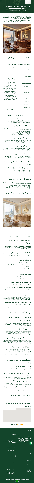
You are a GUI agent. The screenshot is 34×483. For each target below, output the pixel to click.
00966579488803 (10, 450)
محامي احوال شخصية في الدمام (26, 83)
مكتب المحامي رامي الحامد (20, 17)
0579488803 (8, 447)
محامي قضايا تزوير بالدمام (27, 104)
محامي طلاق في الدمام (27, 69)
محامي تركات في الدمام (27, 92)
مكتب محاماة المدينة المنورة (12, 456)
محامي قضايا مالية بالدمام (27, 107)
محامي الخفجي (29, 470)
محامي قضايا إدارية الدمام (27, 110)
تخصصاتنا (14, 433)
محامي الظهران (29, 464)
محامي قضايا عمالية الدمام (27, 79)
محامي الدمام (29, 462)
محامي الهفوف (29, 471)
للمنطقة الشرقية (18, 16)
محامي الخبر (29, 463)
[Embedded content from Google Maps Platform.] (17, 415)
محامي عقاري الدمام (28, 76)
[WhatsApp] (31, 443)
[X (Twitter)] (18, 481)
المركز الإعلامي (14, 434)
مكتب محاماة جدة (13, 455)
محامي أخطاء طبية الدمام (27, 101)
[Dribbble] (15, 481)
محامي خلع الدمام (28, 98)
